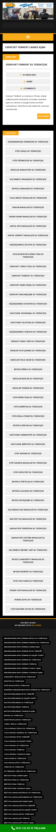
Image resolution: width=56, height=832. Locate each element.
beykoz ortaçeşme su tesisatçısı (28, 500)
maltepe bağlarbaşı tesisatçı (16, 707)
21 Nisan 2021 (29, 75)
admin (29, 81)
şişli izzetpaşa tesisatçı (14, 784)
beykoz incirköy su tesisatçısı (28, 571)
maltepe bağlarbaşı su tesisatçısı (18, 702)
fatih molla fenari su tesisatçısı (28, 416)
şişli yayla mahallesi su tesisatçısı (19, 814)
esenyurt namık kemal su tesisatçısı (28, 285)
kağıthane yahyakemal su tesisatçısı (28, 313)
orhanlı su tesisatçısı (13, 715)
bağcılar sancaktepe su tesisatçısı (28, 170)
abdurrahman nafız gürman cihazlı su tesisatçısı (25, 638)
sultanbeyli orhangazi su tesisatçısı (28, 179)
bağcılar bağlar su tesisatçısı (28, 378)
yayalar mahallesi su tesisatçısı (28, 207)
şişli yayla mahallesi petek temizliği (19, 805)
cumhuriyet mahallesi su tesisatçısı (20, 677)
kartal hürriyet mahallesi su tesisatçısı (28, 235)
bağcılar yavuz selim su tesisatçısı (28, 360)
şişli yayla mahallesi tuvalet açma (19, 823)
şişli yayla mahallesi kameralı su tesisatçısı (23, 797)
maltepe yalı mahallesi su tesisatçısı (28, 519)
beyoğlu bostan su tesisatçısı (28, 425)
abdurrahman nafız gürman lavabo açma (22, 647)
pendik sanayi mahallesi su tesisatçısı (28, 216)
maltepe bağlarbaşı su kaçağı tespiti (20, 698)
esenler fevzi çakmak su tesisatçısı (28, 350)
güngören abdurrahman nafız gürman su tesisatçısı (27, 690)
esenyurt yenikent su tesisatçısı (26, 64)
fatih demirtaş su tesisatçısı (28, 406)
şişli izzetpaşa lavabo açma (16, 775)
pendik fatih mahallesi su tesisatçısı (28, 590)
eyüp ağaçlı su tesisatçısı (28, 151)
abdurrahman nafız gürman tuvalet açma (22, 668)
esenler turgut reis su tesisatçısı (28, 341)
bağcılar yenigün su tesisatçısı (28, 388)
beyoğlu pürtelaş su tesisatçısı (28, 481)
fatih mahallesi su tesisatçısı (17, 685)
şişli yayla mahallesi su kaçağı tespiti (20, 810)
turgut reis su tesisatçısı (15, 724)
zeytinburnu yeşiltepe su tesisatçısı (20, 771)
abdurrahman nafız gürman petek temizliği (23, 651)
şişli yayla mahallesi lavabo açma (18, 801)
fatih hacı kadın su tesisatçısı (28, 581)
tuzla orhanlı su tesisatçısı (16, 745)
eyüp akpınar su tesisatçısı (28, 453)
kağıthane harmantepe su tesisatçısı (28, 435)
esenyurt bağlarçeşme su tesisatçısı (28, 294)
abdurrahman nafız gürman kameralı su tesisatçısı (26, 642)
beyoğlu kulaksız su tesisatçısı (28, 491)
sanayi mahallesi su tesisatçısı (17, 720)
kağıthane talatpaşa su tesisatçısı (28, 322)
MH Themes (36, 625)
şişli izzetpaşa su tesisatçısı (16, 780)
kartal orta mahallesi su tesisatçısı (28, 226)
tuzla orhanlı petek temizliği (16, 737)
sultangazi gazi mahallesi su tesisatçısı (28, 509)
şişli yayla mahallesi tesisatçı (17, 818)
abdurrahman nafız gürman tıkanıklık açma (23, 672)
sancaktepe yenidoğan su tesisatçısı (28, 528)
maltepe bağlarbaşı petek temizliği (19, 694)
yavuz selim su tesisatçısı (15, 758)
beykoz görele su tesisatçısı (28, 369)
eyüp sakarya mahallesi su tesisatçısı (28, 463)
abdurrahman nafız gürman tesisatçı (20, 664)
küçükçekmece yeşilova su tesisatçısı (28, 332)
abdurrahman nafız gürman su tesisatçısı (22, 660)
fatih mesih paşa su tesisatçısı (28, 397)
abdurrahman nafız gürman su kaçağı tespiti (23, 655)
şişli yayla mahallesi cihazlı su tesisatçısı (22, 793)
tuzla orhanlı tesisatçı (14, 750)
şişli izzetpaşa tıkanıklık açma (17, 788)
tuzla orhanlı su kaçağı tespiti (17, 741)
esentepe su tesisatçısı (14, 681)
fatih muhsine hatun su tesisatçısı (28, 609)
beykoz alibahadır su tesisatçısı (28, 188)
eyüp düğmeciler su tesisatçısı (28, 160)
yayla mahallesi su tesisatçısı (17, 763)
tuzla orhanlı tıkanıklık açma (17, 754)
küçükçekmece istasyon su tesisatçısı (28, 303)
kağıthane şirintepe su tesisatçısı (28, 444)
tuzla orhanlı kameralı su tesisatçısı (20, 733)
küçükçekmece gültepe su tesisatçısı (28, 244)
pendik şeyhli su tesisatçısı (28, 599)
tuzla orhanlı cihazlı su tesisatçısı (19, 728)
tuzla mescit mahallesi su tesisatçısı (28, 198)
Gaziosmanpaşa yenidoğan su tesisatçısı (28, 142)
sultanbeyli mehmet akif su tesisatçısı (28, 550)
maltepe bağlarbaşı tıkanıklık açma (19, 711)
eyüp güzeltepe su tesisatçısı (28, 472)
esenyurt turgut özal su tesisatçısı (28, 266)
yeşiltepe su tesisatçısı (14, 767)
